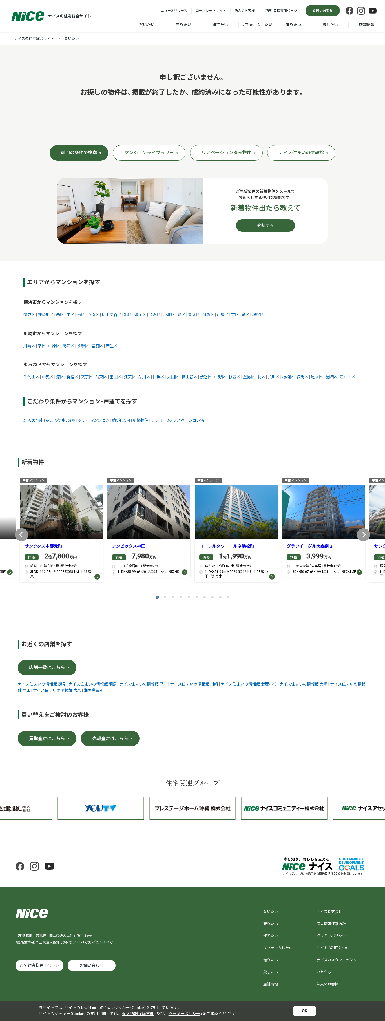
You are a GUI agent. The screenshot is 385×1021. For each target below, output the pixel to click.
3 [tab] (173, 597)
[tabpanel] (61, 531)
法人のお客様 (244, 11)
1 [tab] (157, 597)
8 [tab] (212, 597)
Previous (21, 534)
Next (363, 534)
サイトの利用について (335, 948)
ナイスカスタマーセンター (338, 960)
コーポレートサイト (211, 11)
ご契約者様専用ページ (280, 11)
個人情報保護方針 (331, 924)
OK (304, 1011)
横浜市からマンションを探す (52, 302)
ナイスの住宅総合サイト (34, 39)
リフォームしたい (257, 25)
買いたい (147, 25)
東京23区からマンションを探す (55, 364)
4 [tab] (181, 597)
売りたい (183, 25)
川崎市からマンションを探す (52, 333)
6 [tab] (197, 597)
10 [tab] (228, 597)
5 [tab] (189, 597)
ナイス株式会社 (329, 912)
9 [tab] (220, 597)
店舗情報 (367, 25)
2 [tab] (165, 597)
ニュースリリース (174, 11)
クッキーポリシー (331, 936)
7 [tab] (204, 597)
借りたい (293, 25)
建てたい (220, 25)
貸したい (330, 25)
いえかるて (326, 972)
